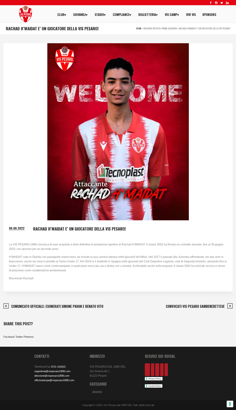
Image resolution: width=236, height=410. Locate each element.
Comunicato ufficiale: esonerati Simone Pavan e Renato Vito (57, 306)
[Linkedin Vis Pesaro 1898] (227, 3)
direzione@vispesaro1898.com (51, 375)
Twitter (19, 336)
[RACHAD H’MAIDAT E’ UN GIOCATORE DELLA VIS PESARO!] (118, 131)
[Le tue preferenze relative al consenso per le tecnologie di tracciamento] (230, 404)
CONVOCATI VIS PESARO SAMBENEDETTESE (195, 306)
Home (138, 28)
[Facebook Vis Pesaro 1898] (211, 3)
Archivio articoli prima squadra (160, 28)
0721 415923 (58, 366)
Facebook (9, 336)
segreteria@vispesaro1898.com (52, 371)
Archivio (97, 392)
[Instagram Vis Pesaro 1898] (216, 3)
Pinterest (28, 336)
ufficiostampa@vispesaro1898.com (54, 380)
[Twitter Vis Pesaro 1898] (222, 3)
